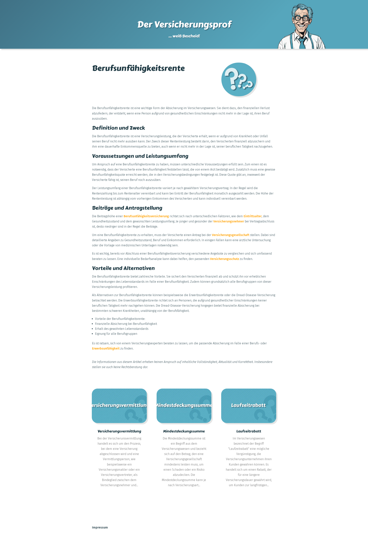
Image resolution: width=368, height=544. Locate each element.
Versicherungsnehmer (228, 221)
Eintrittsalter (253, 216)
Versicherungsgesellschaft (230, 235)
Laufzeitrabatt (248, 431)
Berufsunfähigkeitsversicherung (146, 216)
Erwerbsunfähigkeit (106, 348)
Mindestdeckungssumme (184, 431)
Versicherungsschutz (224, 259)
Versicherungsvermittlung (119, 431)
